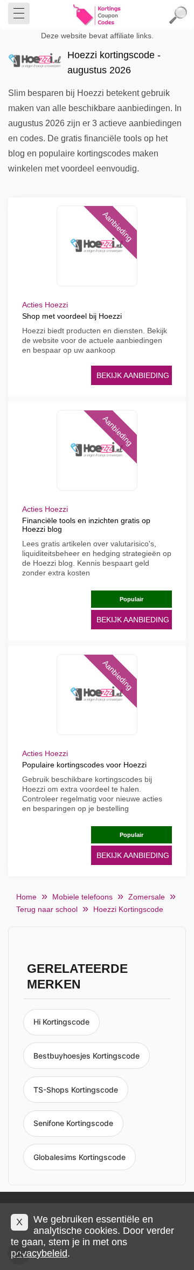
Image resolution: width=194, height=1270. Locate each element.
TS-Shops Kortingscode (75, 1089)
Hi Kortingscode (61, 1021)
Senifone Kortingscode (73, 1123)
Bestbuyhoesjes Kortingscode (86, 1055)
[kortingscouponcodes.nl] (97, 15)
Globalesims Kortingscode (79, 1157)
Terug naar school (47, 909)
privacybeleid (39, 1253)
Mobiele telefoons (82, 897)
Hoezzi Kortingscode (128, 909)
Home (26, 897)
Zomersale (146, 897)
